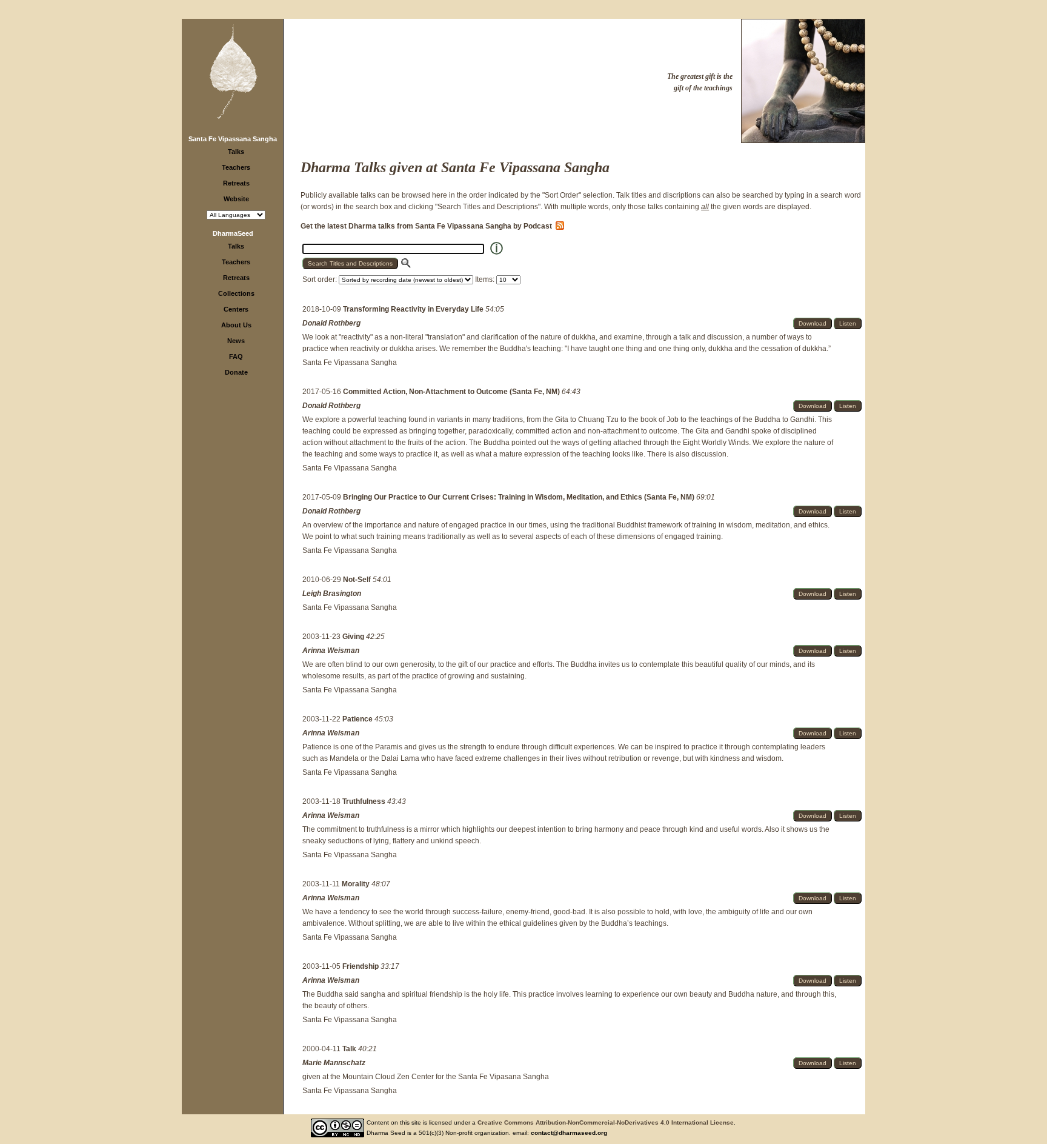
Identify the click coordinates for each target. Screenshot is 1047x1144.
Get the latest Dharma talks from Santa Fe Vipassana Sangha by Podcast (428, 226)
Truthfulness (364, 801)
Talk (350, 1049)
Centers (236, 309)
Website (236, 198)
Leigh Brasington (331, 593)
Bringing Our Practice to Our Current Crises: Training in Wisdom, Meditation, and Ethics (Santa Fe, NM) (519, 497)
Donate (236, 372)
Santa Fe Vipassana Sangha (232, 138)
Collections (236, 293)
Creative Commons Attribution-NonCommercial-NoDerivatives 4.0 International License (605, 1122)
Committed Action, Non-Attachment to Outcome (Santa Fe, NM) (452, 391)
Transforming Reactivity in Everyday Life (414, 309)
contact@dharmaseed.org (569, 1132)
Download (812, 323)
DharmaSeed (233, 233)
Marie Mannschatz (333, 1063)
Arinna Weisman (330, 650)
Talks (236, 151)
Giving (354, 636)
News (236, 340)
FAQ (236, 356)
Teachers (236, 167)
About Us (236, 325)
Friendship (361, 966)
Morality (356, 884)
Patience (358, 719)
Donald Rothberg (331, 323)
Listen (847, 323)
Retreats (236, 183)
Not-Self (358, 579)
